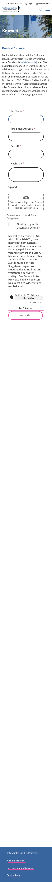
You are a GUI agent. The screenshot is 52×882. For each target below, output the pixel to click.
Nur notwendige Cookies (20, 868)
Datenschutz (13, 875)
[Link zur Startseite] (11, 9)
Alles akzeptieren (15, 860)
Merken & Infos (14, 4)
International (44, 4)
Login (29, 4)
